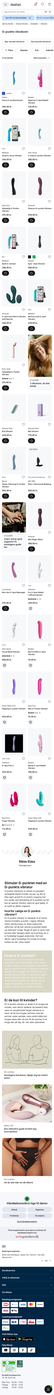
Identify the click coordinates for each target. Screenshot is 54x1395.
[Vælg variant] (31, 273)
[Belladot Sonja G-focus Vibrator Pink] (14, 143)
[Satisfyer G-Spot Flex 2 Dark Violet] (14, 754)
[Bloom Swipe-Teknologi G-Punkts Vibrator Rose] (14, 473)
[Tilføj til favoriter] (23, 93)
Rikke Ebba (27, 861)
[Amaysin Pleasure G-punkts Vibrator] (40, 197)
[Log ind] (35, 4)
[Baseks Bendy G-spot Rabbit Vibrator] (40, 754)
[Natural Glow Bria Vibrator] (14, 418)
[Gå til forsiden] (16, 4)
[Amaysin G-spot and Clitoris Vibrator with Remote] (14, 305)
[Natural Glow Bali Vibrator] (40, 418)
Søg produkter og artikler (14, 12)
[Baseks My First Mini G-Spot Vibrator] (40, 641)
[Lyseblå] (3, 93)
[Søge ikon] (50, 12)
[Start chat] (48, 1389)
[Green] (34, 256)
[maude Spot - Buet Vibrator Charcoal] (40, 251)
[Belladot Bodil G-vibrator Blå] (14, 251)
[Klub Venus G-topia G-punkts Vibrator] (40, 143)
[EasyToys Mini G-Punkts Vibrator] (40, 698)
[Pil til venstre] (42, 1261)
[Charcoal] (29, 256)
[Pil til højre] (50, 1261)
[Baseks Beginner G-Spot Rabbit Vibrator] (40, 89)
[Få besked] (30, 608)
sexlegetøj (9, 894)
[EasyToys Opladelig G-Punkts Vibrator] (14, 197)
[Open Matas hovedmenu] (5, 4)
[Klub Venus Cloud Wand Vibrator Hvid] (14, 641)
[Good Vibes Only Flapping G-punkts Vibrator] (14, 698)
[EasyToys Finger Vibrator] (14, 810)
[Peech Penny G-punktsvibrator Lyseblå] (14, 89)
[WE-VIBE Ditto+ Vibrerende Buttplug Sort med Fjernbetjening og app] (40, 473)
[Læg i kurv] (5, 112)
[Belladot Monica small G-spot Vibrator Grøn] (40, 305)
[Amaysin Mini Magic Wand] (40, 527)
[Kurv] (49, 4)
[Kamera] (46, 12)
